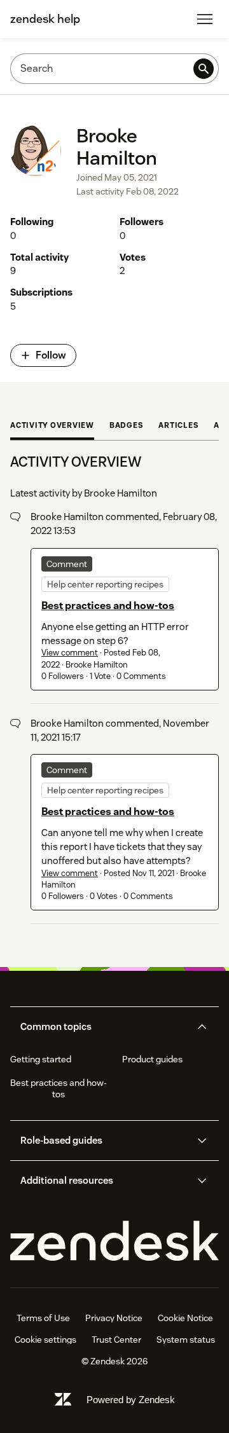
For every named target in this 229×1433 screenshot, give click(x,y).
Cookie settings (45, 1339)
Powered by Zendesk (131, 1399)
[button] (104, 1026)
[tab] (52, 427)
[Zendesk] (114, 1241)
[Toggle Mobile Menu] (205, 19)
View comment (69, 652)
